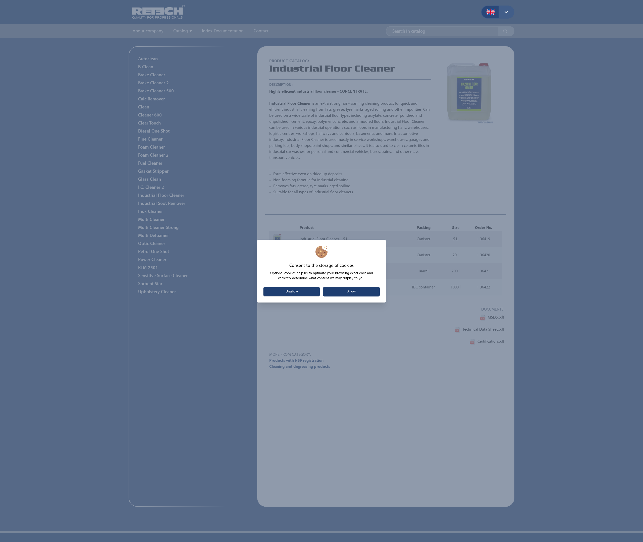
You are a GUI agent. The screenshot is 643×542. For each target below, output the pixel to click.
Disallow (292, 291)
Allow (351, 291)
